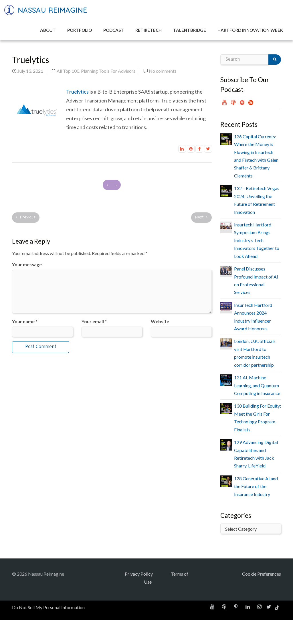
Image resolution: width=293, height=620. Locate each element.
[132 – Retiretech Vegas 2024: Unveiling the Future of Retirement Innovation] (226, 190)
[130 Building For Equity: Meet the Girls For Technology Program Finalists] (226, 407)
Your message (27, 264)
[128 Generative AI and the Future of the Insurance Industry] (226, 480)
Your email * (94, 321)
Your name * (24, 321)
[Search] (274, 59)
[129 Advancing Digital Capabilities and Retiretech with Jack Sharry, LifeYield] (226, 444)
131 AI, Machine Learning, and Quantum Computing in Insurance (257, 385)
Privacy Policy (139, 573)
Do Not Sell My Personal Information (48, 607)
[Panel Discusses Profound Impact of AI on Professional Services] (226, 269)
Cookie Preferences (261, 573)
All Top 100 (68, 71)
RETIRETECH (148, 30)
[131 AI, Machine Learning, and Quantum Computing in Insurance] (226, 379)
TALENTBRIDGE (189, 30)
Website (160, 321)
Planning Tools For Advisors (108, 71)
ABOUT (48, 30)
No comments (163, 71)
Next (200, 217)
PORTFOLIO (79, 30)
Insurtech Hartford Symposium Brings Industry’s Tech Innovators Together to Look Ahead (256, 240)
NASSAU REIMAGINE (51, 10)
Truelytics (77, 91)
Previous (27, 217)
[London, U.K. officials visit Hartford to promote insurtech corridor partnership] (226, 342)
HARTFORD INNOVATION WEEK (250, 30)
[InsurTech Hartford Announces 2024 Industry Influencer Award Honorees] (226, 306)
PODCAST (113, 30)
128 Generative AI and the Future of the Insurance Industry (256, 486)
